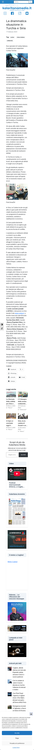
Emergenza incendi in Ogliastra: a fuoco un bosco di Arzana (19, 708)
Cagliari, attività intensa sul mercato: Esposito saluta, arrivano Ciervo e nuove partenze (19, 672)
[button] (31, 714)
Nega (17, 738)
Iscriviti (23, 455)
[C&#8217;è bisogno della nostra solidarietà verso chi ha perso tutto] (23, 394)
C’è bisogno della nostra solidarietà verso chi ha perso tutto (22, 401)
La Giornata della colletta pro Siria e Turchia (10, 401)
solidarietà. (10, 40)
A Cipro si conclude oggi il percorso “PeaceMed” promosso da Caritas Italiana (11, 423)
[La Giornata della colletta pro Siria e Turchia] (11, 394)
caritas (12, 37)
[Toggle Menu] (3, 2)
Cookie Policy (16, 747)
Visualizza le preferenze (17, 743)
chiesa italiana (21, 37)
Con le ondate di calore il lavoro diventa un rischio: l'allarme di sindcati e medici (19, 685)
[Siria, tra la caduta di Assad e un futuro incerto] (23, 416)
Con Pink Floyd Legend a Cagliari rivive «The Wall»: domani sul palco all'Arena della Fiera (19, 698)
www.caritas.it (19, 313)
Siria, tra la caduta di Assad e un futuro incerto (23, 423)
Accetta (17, 733)
